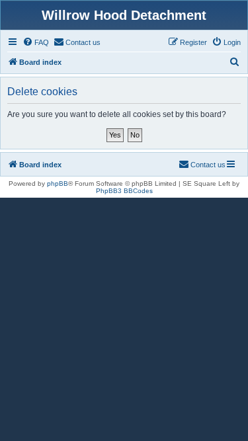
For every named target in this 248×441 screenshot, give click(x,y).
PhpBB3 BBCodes (124, 190)
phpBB (57, 183)
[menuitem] (35, 42)
